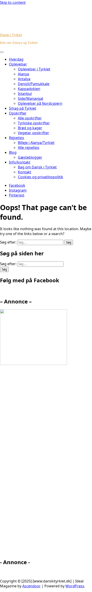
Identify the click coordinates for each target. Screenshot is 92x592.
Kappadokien (29, 88)
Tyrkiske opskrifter (34, 123)
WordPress (74, 586)
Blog (13, 152)
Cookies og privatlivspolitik (40, 176)
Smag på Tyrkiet (22, 108)
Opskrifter (18, 113)
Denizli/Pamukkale (33, 83)
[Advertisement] (40, 464)
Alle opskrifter (30, 118)
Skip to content (13, 2)
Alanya (23, 74)
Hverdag (16, 59)
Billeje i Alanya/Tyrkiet (36, 142)
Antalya (24, 78)
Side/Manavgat (30, 98)
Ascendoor (31, 586)
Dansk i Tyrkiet (11, 35)
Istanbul (25, 93)
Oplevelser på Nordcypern (40, 103)
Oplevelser (18, 64)
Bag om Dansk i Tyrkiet (37, 167)
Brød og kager (30, 127)
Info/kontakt (19, 162)
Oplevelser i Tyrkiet (34, 69)
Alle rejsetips (28, 147)
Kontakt (24, 172)
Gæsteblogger (30, 157)
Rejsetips (16, 137)
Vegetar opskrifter (33, 132)
